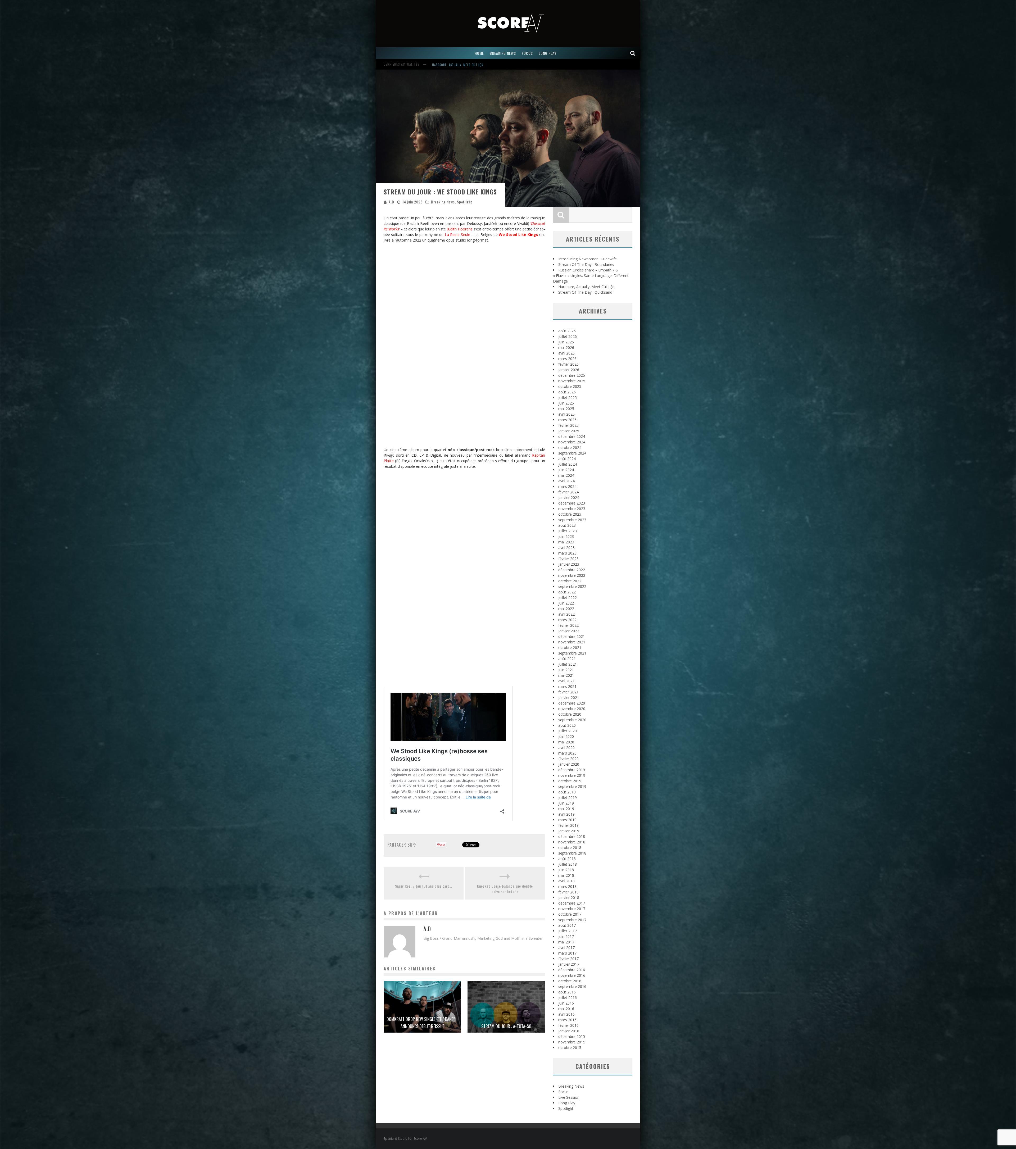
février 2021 (568, 691)
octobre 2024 (569, 447)
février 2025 (568, 425)
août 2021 (567, 658)
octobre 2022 (569, 580)
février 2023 (568, 558)
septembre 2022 (572, 586)
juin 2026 (566, 341)
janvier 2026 (568, 369)
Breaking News (443, 202)
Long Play (566, 1102)
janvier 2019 (568, 830)
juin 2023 (566, 536)
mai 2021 (566, 675)
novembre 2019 (571, 775)
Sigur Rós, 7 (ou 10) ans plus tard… (423, 886)
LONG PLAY (547, 53)
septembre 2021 (572, 653)
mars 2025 (567, 419)
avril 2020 (566, 747)
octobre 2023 (569, 514)
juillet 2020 (567, 730)
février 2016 (568, 1025)
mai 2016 (566, 1008)
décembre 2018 (571, 836)
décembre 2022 (571, 569)
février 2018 (568, 891)
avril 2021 (566, 680)
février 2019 (568, 825)
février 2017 (568, 958)
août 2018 (567, 858)
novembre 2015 (571, 1041)
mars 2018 (567, 886)
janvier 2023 (568, 564)
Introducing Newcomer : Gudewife (587, 258)
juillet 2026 (567, 336)
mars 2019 (567, 819)
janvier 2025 (568, 430)
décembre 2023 (571, 503)
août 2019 (567, 791)
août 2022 (567, 591)
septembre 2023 (572, 519)
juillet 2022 (567, 597)
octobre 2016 (569, 980)
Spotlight (464, 202)
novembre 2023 (571, 508)
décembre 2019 (571, 769)
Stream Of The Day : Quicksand (585, 292)
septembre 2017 (572, 919)
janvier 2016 (568, 1030)
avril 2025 (566, 414)
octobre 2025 (569, 386)
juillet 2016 (567, 997)
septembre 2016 (572, 986)
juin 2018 (566, 869)
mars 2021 (567, 686)
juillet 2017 (567, 930)
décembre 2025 (571, 375)
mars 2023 (567, 553)
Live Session (568, 1097)
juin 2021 (566, 669)
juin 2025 (566, 403)
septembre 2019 (572, 786)
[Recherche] (633, 53)
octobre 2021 (569, 647)
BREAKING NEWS (503, 53)
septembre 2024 (572, 453)
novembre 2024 (571, 441)
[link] (460, 228)
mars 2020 (567, 753)
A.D (391, 202)
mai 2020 (566, 741)
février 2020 (568, 758)
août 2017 (567, 925)
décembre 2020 (571, 703)
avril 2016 (566, 1014)
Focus (563, 1091)
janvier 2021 (568, 697)
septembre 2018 (572, 853)
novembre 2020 (571, 708)
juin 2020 (566, 736)
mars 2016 (567, 1019)
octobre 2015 (569, 1047)
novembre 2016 (571, 975)
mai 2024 (566, 475)
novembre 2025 (571, 380)
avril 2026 (566, 353)
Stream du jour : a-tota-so (506, 1026)
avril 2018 (566, 880)
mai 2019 (566, 808)
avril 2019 (566, 814)
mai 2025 (566, 408)
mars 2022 (567, 619)
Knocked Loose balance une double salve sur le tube (505, 888)
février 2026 (568, 364)
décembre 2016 (571, 969)
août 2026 (567, 330)
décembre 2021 (571, 636)
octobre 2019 (569, 780)
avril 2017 (566, 947)
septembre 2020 (572, 719)
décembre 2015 (571, 1036)
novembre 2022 (571, 575)
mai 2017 (566, 941)
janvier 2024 (568, 497)
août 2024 (567, 458)
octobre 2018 (569, 847)
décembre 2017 (571, 903)
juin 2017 (566, 936)
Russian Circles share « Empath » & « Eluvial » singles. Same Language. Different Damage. (591, 275)
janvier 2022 (568, 630)
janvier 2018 (568, 897)
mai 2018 (566, 875)
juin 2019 (566, 803)
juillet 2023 (567, 530)
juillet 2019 (567, 797)
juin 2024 (566, 469)
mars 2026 (567, 358)
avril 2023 (566, 547)
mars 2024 (567, 486)
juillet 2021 (567, 664)
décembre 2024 (571, 436)
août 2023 (567, 525)
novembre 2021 (571, 641)
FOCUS (527, 53)
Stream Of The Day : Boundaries (456, 65)
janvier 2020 (568, 764)
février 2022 (568, 625)
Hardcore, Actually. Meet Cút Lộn (586, 286)
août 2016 (567, 991)
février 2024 (568, 491)
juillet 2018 (567, 864)
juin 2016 (566, 1003)
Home (479, 53)
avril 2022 (566, 614)
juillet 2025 (567, 397)
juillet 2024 (567, 464)
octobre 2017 (569, 914)
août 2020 (567, 725)
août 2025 (567, 391)
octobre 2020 (569, 714)
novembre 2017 (571, 908)
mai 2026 (566, 347)
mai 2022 (566, 608)
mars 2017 (567, 953)
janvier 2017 (568, 964)
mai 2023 (566, 541)
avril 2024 (566, 480)
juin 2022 (566, 603)
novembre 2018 (571, 841)
